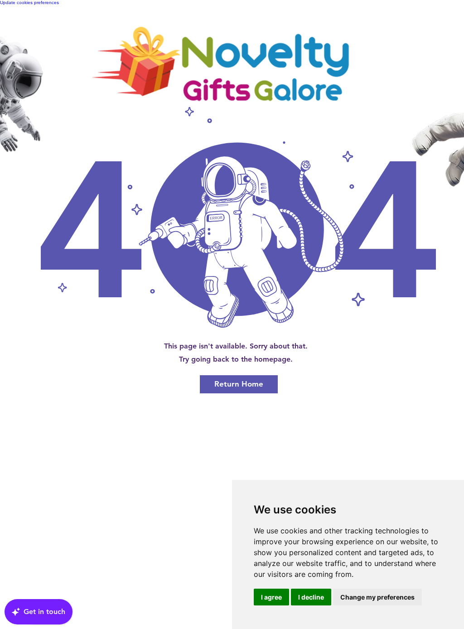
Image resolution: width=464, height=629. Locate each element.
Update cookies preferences (29, 2)
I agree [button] (271, 597)
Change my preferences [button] (377, 597)
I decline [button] (311, 597)
